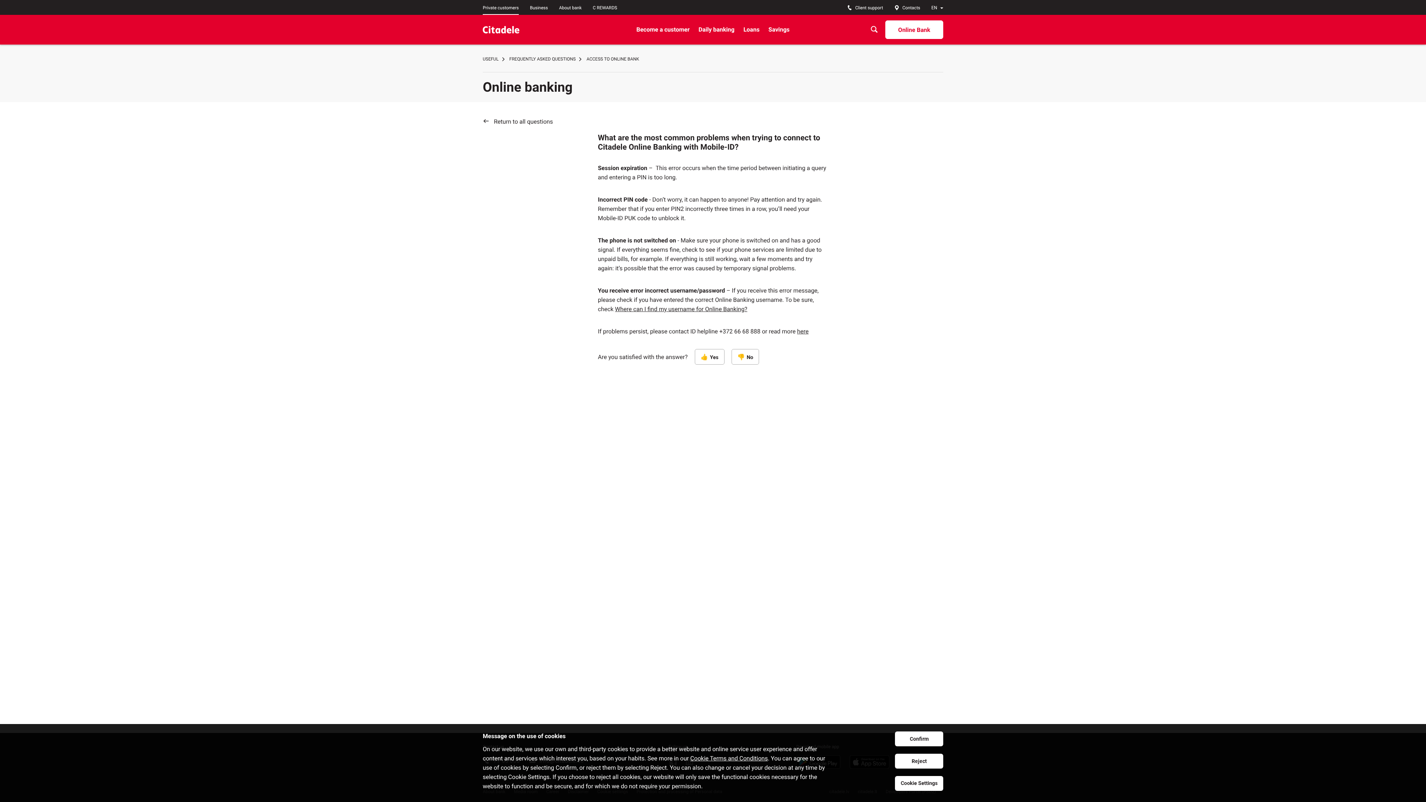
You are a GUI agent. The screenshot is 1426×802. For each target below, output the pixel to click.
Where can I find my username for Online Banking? (681, 309)
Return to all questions (523, 121)
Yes (714, 358)
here (802, 331)
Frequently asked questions (542, 59)
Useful (491, 59)
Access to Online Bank (612, 59)
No (750, 358)
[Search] (874, 29)
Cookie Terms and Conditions (729, 758)
